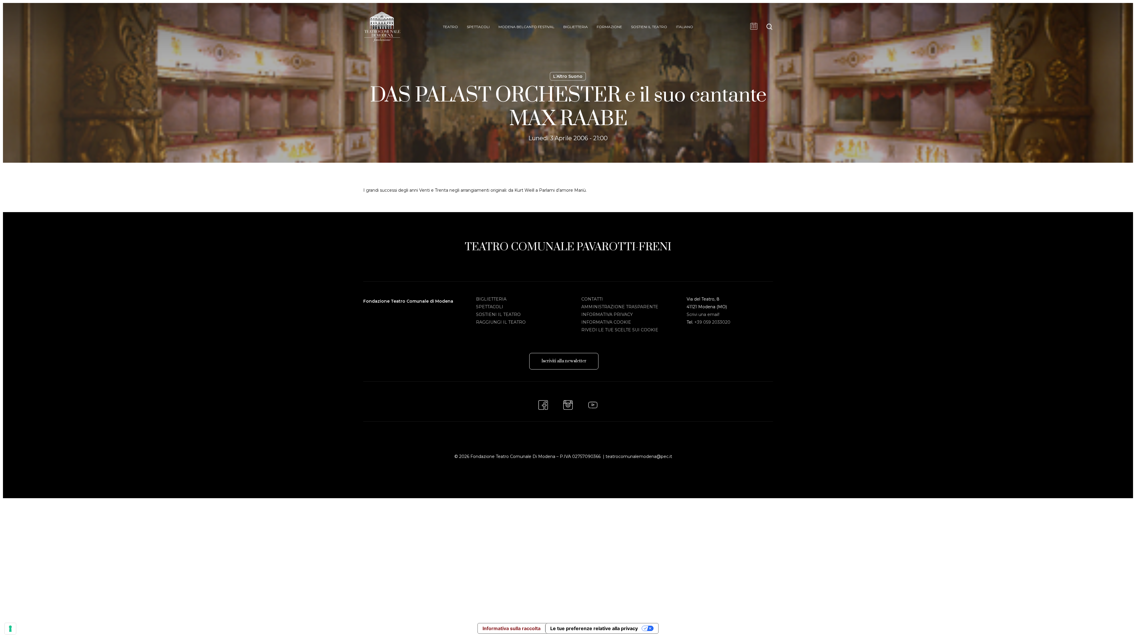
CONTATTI (592, 299)
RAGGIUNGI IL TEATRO (501, 322)
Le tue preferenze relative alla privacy (594, 628)
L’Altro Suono (567, 76)
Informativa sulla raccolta (511, 628)
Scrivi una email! (703, 314)
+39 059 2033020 (712, 322)
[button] (563, 361)
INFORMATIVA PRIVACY (607, 314)
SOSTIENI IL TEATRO (498, 314)
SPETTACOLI (489, 306)
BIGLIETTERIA (491, 299)
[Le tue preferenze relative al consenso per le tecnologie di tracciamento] (10, 628)
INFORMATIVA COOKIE (606, 322)
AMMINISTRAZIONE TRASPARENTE (619, 306)
